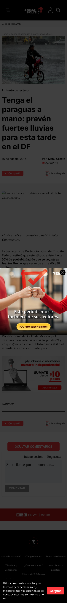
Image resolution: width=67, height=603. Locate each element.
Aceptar (55, 591)
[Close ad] (63, 272)
